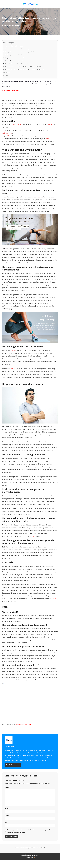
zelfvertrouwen (17, 124)
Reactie (7, 787)
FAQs (7, 75)
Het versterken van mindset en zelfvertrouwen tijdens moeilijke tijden (23, 67)
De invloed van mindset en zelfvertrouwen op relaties (19, 49)
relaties (50, 124)
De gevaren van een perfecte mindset (15, 58)
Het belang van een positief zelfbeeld (15, 55)
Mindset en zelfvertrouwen (10, 25)
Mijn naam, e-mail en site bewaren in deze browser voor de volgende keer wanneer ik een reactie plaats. (29, 831)
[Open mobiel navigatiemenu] (2, 4)
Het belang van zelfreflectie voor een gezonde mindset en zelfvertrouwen (24, 70)
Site (6, 823)
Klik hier (54, 599)
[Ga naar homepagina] (30, 4)
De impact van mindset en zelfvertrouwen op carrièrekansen (21, 52)
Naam (7, 808)
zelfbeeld (9, 136)
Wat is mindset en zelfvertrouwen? (14, 46)
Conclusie (8, 72)
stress (47, 139)
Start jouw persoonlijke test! (11, 90)
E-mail (7, 815)
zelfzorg (32, 536)
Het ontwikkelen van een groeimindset (15, 61)
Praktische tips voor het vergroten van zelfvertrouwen (19, 64)
